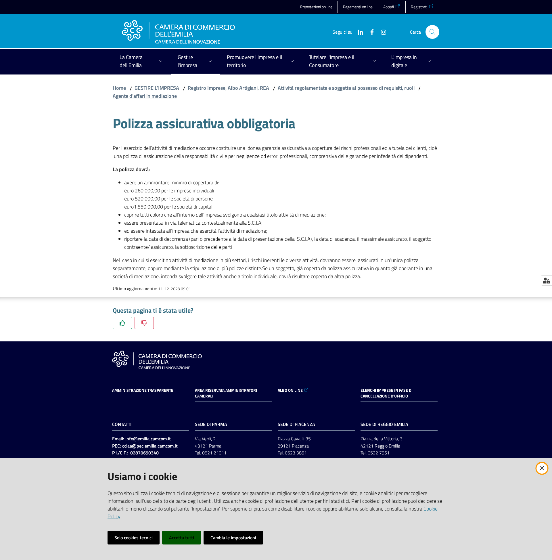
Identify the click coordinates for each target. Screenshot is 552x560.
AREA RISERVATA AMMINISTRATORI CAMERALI (226, 393)
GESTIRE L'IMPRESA (157, 88)
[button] (432, 32)
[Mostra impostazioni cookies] (546, 280)
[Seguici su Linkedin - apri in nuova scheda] (358, 31)
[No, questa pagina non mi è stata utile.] (144, 323)
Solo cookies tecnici (133, 537)
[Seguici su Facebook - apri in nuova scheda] (369, 31)
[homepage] (178, 32)
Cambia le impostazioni (233, 537)
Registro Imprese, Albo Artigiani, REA (228, 88)
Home (119, 88)
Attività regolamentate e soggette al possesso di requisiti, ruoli (346, 88)
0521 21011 (214, 452)
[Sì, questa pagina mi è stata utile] (122, 323)
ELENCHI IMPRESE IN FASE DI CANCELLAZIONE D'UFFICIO (387, 393)
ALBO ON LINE (290, 390)
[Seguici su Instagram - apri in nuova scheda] (381, 31)
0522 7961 (379, 452)
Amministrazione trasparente (142, 390)
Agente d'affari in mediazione (145, 96)
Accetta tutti (181, 537)
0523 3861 (296, 452)
